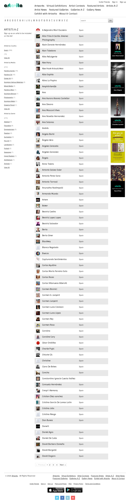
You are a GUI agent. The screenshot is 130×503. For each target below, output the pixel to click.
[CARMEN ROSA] (38, 325)
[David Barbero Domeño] (38, 444)
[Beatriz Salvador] (38, 224)
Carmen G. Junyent (51, 295)
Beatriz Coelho (49, 211)
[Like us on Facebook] (62, 498)
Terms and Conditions (92, 484)
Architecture (8, 160)
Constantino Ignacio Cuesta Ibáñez (58, 378)
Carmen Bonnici (49, 289)
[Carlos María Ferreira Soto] (38, 271)
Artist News (41, 9)
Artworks (39, 5)
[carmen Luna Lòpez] (38, 313)
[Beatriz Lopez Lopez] (38, 218)
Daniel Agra (47, 432)
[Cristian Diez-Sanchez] (38, 396)
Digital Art (7, 78)
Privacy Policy (78, 484)
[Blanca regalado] (38, 247)
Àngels (45, 158)
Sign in (115, 2)
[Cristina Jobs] (38, 408)
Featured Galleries (58, 9)
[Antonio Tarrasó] (38, 182)
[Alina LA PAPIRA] (38, 81)
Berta (44, 229)
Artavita (15, 475)
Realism (7, 133)
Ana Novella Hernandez (53, 116)
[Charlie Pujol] (38, 349)
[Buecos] (38, 253)
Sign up (123, 2)
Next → (63, 464)
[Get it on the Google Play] (74, 490)
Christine (46, 360)
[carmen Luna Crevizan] (38, 307)
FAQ (70, 484)
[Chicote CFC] (38, 355)
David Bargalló (49, 450)
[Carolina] (38, 331)
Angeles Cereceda (50, 146)
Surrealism (8, 137)
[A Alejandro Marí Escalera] (38, 30)
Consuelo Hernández (52, 384)
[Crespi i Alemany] (38, 390)
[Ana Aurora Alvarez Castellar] (38, 98)
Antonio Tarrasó (50, 181)
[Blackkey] (38, 241)
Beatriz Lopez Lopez (51, 217)
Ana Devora (47, 104)
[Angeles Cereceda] (38, 146)
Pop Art (6, 141)
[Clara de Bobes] (38, 367)
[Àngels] (38, 158)
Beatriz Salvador (50, 223)
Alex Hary (46, 62)
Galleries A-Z (77, 9)
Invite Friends (104, 2)
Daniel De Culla (49, 438)
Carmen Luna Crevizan (52, 307)
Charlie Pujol (48, 348)
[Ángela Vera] (38, 140)
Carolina (46, 330)
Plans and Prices (61, 484)
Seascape (7, 152)
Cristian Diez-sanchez (52, 396)
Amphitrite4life (49, 86)
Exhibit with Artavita (46, 13)
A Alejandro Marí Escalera (54, 30)
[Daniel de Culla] (38, 438)
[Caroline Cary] (38, 337)
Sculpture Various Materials (13, 82)
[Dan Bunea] (38, 420)
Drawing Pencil (9, 105)
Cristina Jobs (48, 408)
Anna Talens (48, 164)
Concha (45, 372)
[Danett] (38, 426)
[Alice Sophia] (38, 75)
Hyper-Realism (9, 156)
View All (7, 58)
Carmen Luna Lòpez (51, 313)
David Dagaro (48, 456)
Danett (45, 426)
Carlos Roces (48, 277)
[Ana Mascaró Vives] (38, 110)
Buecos (45, 253)
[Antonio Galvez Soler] (38, 170)
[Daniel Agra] (38, 432)
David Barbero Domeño (53, 444)
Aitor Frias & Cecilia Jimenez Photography (55, 38)
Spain (6, 50)
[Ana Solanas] (38, 122)
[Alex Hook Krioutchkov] (38, 69)
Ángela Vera (47, 140)
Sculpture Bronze (10, 93)
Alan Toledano (49, 50)
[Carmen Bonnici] (38, 289)
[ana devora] (38, 104)
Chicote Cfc (47, 354)
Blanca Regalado (50, 247)
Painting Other (9, 90)
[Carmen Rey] (38, 319)
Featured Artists (95, 5)
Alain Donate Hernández (54, 44)
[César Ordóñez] (38, 343)
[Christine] (38, 361)
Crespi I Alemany (50, 390)
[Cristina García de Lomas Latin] (38, 402)
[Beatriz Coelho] (38, 212)
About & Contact (68, 13)
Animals (7, 163)
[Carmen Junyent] (38, 301)
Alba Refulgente (49, 56)
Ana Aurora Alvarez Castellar (56, 98)
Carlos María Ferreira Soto (54, 271)
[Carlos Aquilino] (38, 265)
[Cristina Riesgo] (38, 414)
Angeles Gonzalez (50, 152)
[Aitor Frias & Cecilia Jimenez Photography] (38, 36)
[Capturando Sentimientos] (38, 259)
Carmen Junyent (50, 301)
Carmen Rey (47, 319)
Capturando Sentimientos (54, 259)
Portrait (6, 148)
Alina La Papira (49, 80)
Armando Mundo (50, 193)
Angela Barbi (48, 134)
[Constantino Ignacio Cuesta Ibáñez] (38, 379)
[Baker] (38, 206)
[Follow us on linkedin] (68, 498)
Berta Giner (47, 235)
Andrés (45, 128)
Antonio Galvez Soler (52, 170)
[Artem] (38, 200)
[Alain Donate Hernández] (38, 45)
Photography (8, 97)
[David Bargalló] (38, 450)
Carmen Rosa (48, 325)
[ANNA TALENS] (38, 164)
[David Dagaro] (38, 456)
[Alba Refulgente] (38, 57)
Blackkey (46, 241)
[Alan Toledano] (38, 51)
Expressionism (9, 129)
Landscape (8, 144)
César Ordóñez (49, 342)
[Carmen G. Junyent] (38, 295)
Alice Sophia (48, 74)
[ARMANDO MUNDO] (38, 194)
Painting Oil (8, 74)
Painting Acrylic (9, 71)
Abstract (7, 122)
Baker (45, 205)
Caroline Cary (48, 336)
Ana (44, 92)
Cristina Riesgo (49, 414)
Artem (45, 199)
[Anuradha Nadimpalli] (38, 188)
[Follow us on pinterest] (73, 498)
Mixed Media (8, 86)
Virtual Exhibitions (57, 5)
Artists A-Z (112, 5)
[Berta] (38, 230)
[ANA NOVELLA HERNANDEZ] (38, 116)
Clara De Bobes (49, 366)
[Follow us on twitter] (57, 498)
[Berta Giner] (38, 235)
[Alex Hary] (38, 63)
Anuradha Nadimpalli (52, 187)
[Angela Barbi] (38, 134)
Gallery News (94, 9)
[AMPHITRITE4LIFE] (38, 86)
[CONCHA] (38, 373)
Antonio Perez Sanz (51, 176)
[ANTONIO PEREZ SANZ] (38, 176)
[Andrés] (38, 128)
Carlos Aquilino (49, 265)
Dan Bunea (47, 420)
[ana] (38, 92)
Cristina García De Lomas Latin (57, 402)
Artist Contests (77, 5)
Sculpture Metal (9, 101)
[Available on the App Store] (55, 490)
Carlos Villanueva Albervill (54, 283)
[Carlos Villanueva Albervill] (38, 283)
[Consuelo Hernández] (38, 385)
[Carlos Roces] (38, 277)
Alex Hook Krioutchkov (52, 68)
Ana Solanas (48, 122)
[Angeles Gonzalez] (38, 152)
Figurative (7, 125)
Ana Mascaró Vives (51, 110)
